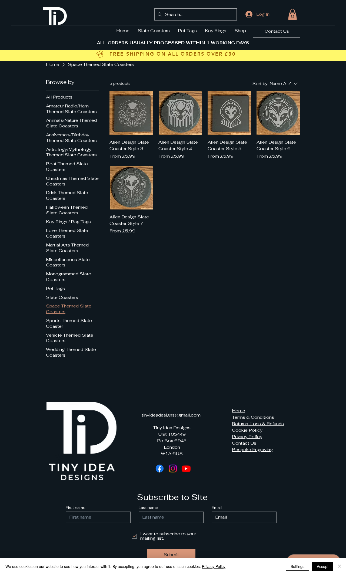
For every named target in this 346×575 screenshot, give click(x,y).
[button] (292, 14)
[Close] (339, 566)
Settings (297, 566)
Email (217, 507)
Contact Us (244, 443)
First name (75, 507)
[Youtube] (186, 468)
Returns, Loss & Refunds (258, 424)
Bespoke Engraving (252, 449)
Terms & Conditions (253, 417)
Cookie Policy (247, 430)
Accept (322, 566)
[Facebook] (159, 468)
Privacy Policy (247, 436)
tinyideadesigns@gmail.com (171, 415)
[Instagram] (173, 468)
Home (238, 411)
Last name (148, 507)
